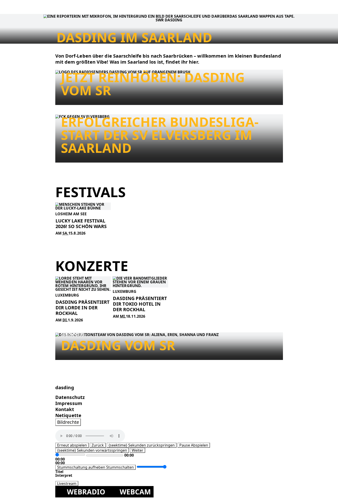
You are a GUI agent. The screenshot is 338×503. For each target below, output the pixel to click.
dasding (64, 387)
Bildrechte (68, 422)
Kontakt (64, 409)
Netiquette (68, 415)
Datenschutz (70, 397)
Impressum (68, 403)
